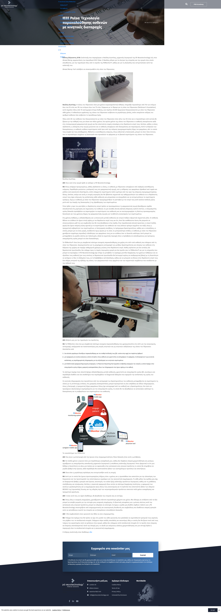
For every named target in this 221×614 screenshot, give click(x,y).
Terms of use (116, 588)
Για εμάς (60, 15)
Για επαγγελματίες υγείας (67, 12)
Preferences (66, 610)
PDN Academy (199, 4)
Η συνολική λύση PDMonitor (66, 2)
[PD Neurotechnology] (9, 2)
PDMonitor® (64, 5)
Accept (213, 610)
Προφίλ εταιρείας (65, 19)
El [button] (59, 50)
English (62, 57)
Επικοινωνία (62, 46)
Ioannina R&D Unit (95, 591)
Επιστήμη (61, 33)
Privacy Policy (116, 591)
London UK (92, 585)
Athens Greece (93, 588)
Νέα (59, 29)
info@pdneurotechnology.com (99, 595)
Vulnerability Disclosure (119, 595)
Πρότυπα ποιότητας (66, 26)
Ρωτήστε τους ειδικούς (67, 43)
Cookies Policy (116, 585)
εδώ (90, 532)
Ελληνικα (63, 53)
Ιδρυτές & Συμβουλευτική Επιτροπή (71, 22)
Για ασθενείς (64, 8)
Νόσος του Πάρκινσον (66, 39)
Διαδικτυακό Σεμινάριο (67, 36)
